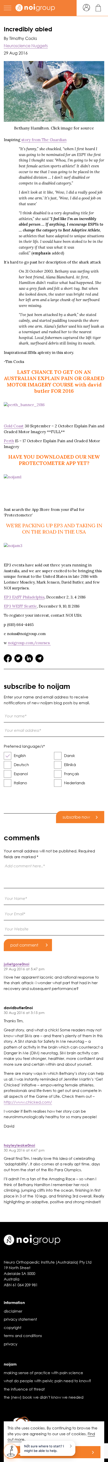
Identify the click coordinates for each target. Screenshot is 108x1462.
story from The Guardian (44, 139)
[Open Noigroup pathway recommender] (11, 1451)
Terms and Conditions (23, 1335)
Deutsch (21, 764)
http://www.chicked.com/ (28, 1102)
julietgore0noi (16, 964)
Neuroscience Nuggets (26, 45)
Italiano (20, 782)
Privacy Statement (20, 1319)
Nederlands (74, 782)
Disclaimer (13, 1311)
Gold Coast (14, 426)
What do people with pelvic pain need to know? (47, 1380)
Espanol (21, 773)
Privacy (10, 1343)
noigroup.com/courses (29, 642)
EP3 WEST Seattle (20, 606)
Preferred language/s (24, 746)
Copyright (12, 1327)
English (20, 755)
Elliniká (70, 764)
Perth (9, 440)
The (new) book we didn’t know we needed (43, 1397)
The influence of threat (24, 1389)
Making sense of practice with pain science (43, 1372)
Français (71, 773)
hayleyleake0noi (19, 1145)
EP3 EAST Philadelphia (24, 597)
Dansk (69, 755)
